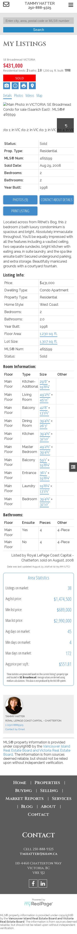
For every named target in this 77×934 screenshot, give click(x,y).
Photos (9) (20, 199)
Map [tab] (39, 95)
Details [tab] (7, 95)
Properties (47, 783)
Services (61, 798)
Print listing (20, 210)
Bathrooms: (13, 515)
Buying (23, 790)
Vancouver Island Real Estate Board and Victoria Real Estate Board (36, 750)
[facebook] (33, 884)
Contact (38, 814)
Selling (49, 790)
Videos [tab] (29, 95)
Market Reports (25, 798)
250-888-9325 (39, 8)
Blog (27, 806)
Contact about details (57, 199)
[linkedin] (43, 884)
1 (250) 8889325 (14, 724)
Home (19, 783)
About (48, 806)
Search (38, 30)
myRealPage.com (38, 904)
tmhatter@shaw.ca (38, 853)
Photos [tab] (18, 95)
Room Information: (19, 366)
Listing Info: (13, 275)
